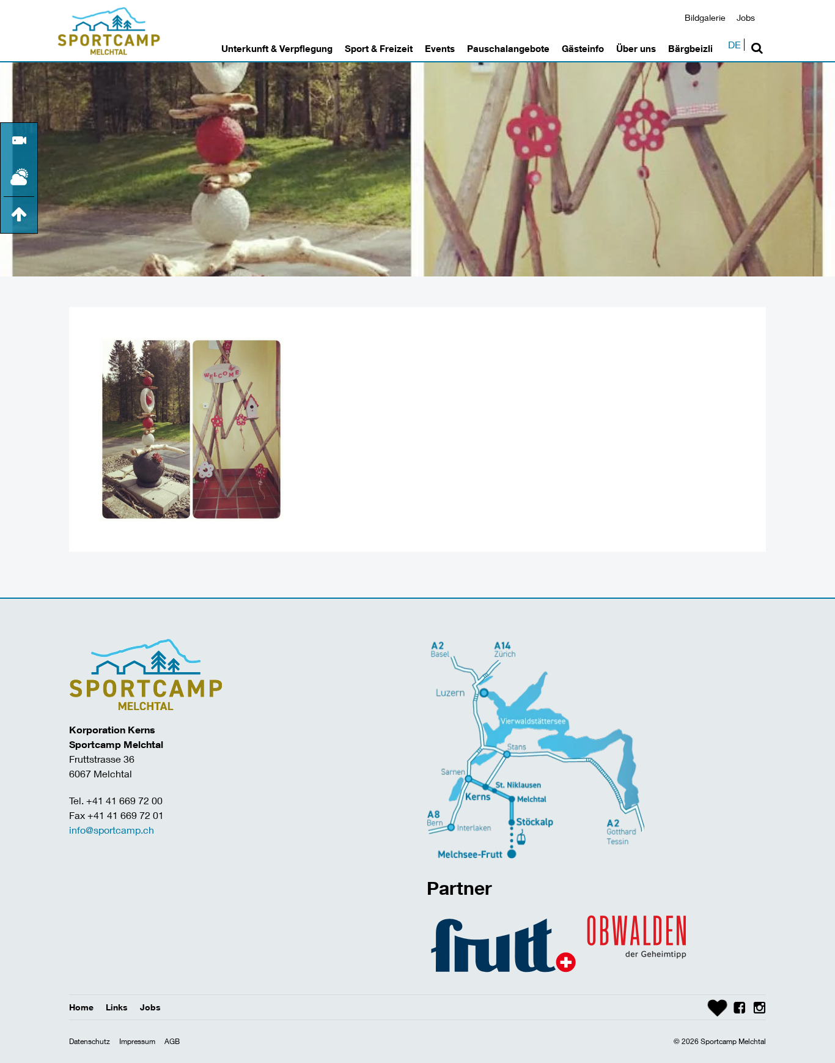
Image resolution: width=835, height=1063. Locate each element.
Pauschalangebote (508, 48)
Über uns (636, 48)
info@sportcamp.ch (111, 829)
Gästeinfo (583, 48)
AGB (172, 1041)
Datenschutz (89, 1041)
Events (440, 48)
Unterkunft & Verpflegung (277, 48)
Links (117, 1007)
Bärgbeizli (690, 48)
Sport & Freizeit (379, 48)
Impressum (137, 1041)
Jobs (746, 17)
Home (81, 1007)
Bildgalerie (705, 17)
